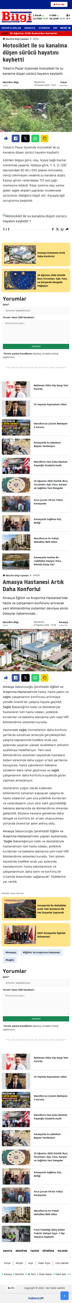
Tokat (63, 82)
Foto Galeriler (62, 1263)
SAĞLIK (36, 575)
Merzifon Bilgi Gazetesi (17, 39)
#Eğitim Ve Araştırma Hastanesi (41, 952)
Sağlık (7, 707)
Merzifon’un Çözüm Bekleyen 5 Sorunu (50, 425)
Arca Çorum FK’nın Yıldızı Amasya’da (48, 501)
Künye (7, 1263)
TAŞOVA (34, 1250)
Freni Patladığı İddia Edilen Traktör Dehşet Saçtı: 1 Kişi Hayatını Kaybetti (49, 1233)
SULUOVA (62, 1250)
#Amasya (11, 952)
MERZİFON (21, 1250)
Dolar (38, 15)
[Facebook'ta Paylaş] (16, 138)
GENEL (36, 38)
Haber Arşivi (44, 1263)
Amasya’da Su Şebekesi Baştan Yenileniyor (47, 444)
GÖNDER (36, 346)
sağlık (7, 697)
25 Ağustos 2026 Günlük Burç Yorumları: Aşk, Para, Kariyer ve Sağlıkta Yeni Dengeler (51, 484)
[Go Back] (64, 1295)
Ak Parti (30, 1274)
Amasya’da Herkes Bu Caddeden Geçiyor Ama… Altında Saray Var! (48, 561)
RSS (12, 1288)
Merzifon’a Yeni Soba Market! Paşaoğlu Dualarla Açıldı (50, 463)
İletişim (19, 1263)
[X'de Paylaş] (25, 138)
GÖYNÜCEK (48, 1250)
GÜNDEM (44, 28)
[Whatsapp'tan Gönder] (35, 138)
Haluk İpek (59, 1274)
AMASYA (29, 28)
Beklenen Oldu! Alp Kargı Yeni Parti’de (51, 387)
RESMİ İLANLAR (11, 28)
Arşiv (30, 1263)
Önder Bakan (44, 1274)
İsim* (6, 304)
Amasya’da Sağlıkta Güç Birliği (47, 521)
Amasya (63, 622)
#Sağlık (10, 960)
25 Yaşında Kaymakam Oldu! (50, 404)
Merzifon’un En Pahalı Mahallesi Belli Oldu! (46, 540)
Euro (53, 15)
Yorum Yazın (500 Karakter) (18, 317)
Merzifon (18, 1274)
